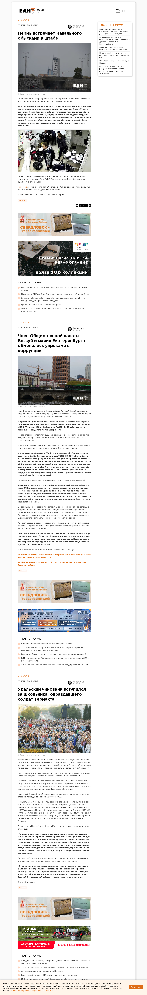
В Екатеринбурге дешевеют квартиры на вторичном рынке (113, 48)
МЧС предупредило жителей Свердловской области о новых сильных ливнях (54, 289)
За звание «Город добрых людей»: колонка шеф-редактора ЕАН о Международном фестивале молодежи (53, 299)
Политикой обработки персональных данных (31, 991)
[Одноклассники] (80, 205)
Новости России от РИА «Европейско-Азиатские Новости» (27, 11)
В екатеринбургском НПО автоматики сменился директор (49, 975)
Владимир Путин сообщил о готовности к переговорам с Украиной (53, 654)
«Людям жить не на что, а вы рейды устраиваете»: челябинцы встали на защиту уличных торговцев (55, 962)
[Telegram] (83, 205)
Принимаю (136, 987)
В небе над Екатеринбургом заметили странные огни (46, 644)
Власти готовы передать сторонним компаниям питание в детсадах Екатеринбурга (114, 32)
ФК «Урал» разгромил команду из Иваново (42, 971)
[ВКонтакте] (77, 205)
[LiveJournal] (90, 205)
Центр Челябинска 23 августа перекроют (41, 305)
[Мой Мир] (86, 205)
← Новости (23, 20)
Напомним (22, 187)
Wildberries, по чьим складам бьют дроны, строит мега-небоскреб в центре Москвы (53, 310)
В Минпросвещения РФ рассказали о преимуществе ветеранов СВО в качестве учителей (55, 659)
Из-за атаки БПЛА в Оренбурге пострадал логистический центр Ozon (55, 294)
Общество (22, 200)
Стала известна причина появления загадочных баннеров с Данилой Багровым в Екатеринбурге (114, 40)
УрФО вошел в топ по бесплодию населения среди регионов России (54, 665)
